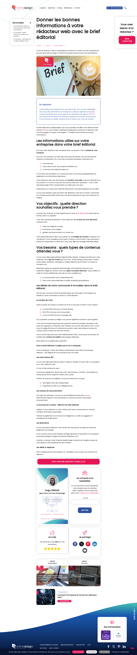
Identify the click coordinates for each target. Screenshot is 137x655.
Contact (77, 8)
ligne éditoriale (81, 213)
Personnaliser (104, 652)
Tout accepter (78, 652)
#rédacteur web (45, 518)
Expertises (51, 8)
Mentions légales (67, 645)
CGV (89, 645)
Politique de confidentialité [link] (120, 652)
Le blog (59, 8)
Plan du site (80, 645)
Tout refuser (91, 652)
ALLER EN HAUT (134, 614)
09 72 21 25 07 (116, 8)
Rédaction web (58, 45)
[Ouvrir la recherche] (125, 8)
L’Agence (43, 8)
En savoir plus (64, 601)
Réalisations (68, 8)
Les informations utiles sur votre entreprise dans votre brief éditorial (22, 28)
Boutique (43, 648)
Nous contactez (127, 40)
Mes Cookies (54, 648)
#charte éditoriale (46, 514)
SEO (44, 130)
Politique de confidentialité (89, 493)
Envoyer (84, 510)
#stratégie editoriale (58, 518)
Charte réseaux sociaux (49, 645)
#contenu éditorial (58, 514)
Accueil (38, 45)
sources (87, 395)
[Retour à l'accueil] (22, 8)
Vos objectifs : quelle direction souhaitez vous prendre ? (21, 34)
